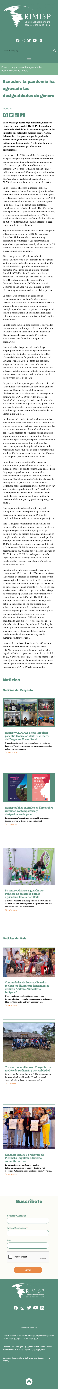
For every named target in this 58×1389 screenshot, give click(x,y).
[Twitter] (29, 40)
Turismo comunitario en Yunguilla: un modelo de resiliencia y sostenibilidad (28, 1068)
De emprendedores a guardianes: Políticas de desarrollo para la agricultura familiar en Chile (24, 893)
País (10, 1240)
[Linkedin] (40, 40)
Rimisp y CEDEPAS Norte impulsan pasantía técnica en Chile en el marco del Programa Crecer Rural (27, 736)
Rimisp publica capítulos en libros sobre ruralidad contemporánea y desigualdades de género (29, 811)
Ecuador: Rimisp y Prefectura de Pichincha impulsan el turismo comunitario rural (24, 1158)
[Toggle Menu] (29, 59)
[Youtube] (34, 40)
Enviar (28, 1270)
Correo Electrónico (17, 1228)
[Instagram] (23, 40)
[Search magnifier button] (55, 50)
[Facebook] (17, 40)
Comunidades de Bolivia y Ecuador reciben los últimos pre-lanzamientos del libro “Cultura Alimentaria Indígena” (27, 987)
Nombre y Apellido (17, 1215)
